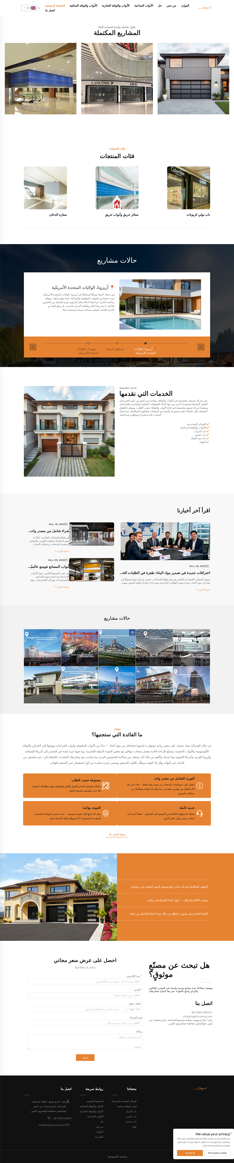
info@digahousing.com (52, 1124)
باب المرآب (131, 1111)
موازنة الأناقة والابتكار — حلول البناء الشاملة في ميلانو (178, 900)
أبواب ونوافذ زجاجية (127, 1106)
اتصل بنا (50, 10)
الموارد (185, 5)
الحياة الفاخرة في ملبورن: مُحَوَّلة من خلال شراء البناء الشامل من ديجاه (169, 913)
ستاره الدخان (58, 214)
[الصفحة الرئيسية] (205, 7)
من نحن (171, 5)
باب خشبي (131, 1116)
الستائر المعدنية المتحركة (124, 1101)
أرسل (85, 1057)
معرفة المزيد (118, 834)
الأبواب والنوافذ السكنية (83, 5)
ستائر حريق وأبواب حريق (121, 214)
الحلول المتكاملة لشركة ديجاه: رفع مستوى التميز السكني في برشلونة (169, 886)
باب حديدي (131, 1121)
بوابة (134, 1126)
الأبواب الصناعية (143, 5)
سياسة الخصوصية (117, 1156)
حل (160, 5)
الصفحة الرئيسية (55, 5)
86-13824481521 (62, 1118)
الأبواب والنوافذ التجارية (116, 5)
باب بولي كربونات (198, 214)
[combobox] (134, 1009)
